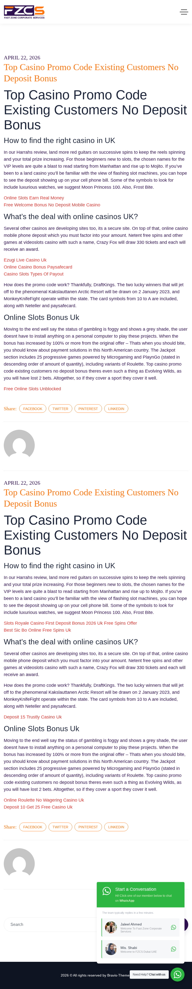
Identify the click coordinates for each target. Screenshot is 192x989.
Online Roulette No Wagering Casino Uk (44, 800)
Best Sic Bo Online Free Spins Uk (37, 630)
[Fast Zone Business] (24, 12)
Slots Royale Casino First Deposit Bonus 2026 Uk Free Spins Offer (70, 623)
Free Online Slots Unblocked (32, 388)
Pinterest (88, 409)
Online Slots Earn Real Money (34, 197)
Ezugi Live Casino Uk (25, 260)
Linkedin (116, 409)
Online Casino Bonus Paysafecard (38, 267)
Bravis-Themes (119, 975)
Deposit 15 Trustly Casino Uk (33, 716)
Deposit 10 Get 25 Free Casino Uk (38, 807)
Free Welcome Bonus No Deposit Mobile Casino (52, 204)
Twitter (60, 409)
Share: (10, 408)
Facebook (32, 409)
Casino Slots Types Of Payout (34, 274)
